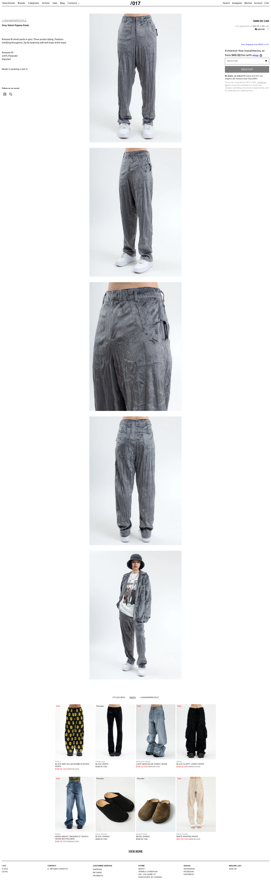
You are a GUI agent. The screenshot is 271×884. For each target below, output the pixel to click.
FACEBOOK (189, 872)
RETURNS (97, 872)
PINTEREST (189, 874)
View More (135, 851)
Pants (133, 697)
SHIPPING (97, 869)
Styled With (118, 697)
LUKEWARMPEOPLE (14, 20)
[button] (247, 27)
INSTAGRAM (189, 869)
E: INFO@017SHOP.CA (58, 869)
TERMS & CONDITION (147, 872)
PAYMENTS (98, 876)
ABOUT (141, 869)
